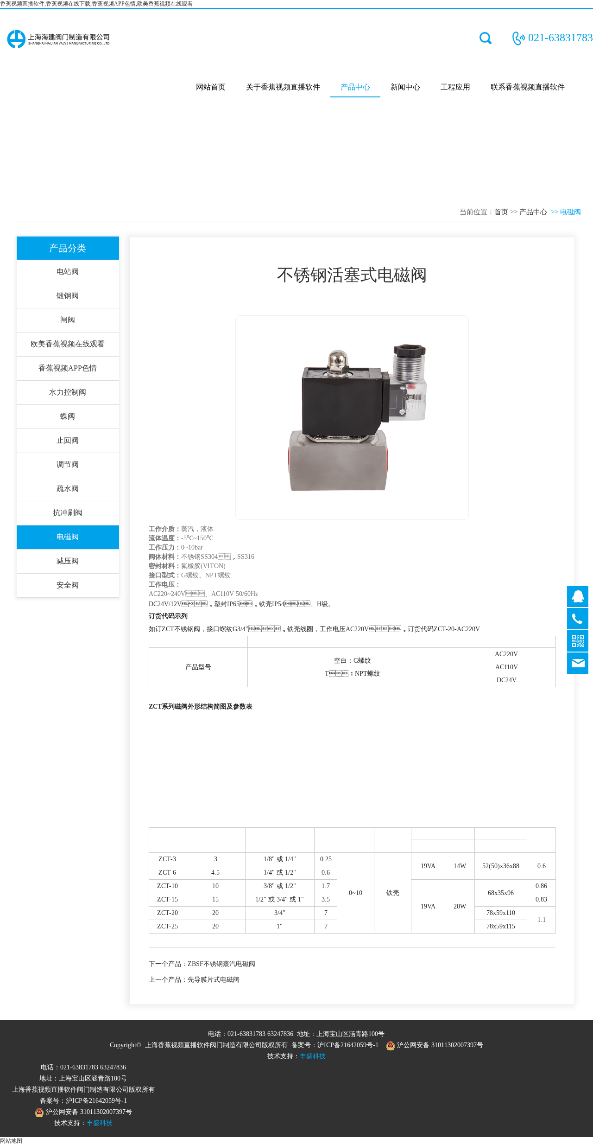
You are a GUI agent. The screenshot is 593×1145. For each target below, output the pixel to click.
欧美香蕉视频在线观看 (68, 344)
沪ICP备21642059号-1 (348, 1045)
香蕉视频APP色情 (67, 368)
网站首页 (211, 87)
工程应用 (455, 87)
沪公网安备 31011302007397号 (439, 1045)
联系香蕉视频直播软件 (528, 87)
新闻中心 (405, 87)
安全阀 (68, 585)
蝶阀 (67, 416)
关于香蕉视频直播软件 (283, 87)
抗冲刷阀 (67, 513)
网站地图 (11, 1141)
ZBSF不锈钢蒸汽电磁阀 (221, 963)
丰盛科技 (313, 1056)
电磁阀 (68, 537)
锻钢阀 (68, 296)
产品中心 (355, 87)
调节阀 (68, 464)
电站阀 (68, 271)
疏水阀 (68, 489)
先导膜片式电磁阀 (214, 979)
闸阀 (67, 320)
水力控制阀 (67, 392)
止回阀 (68, 440)
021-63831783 (560, 38)
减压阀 (68, 561)
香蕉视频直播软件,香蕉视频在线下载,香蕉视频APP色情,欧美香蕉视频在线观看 (96, 3)
